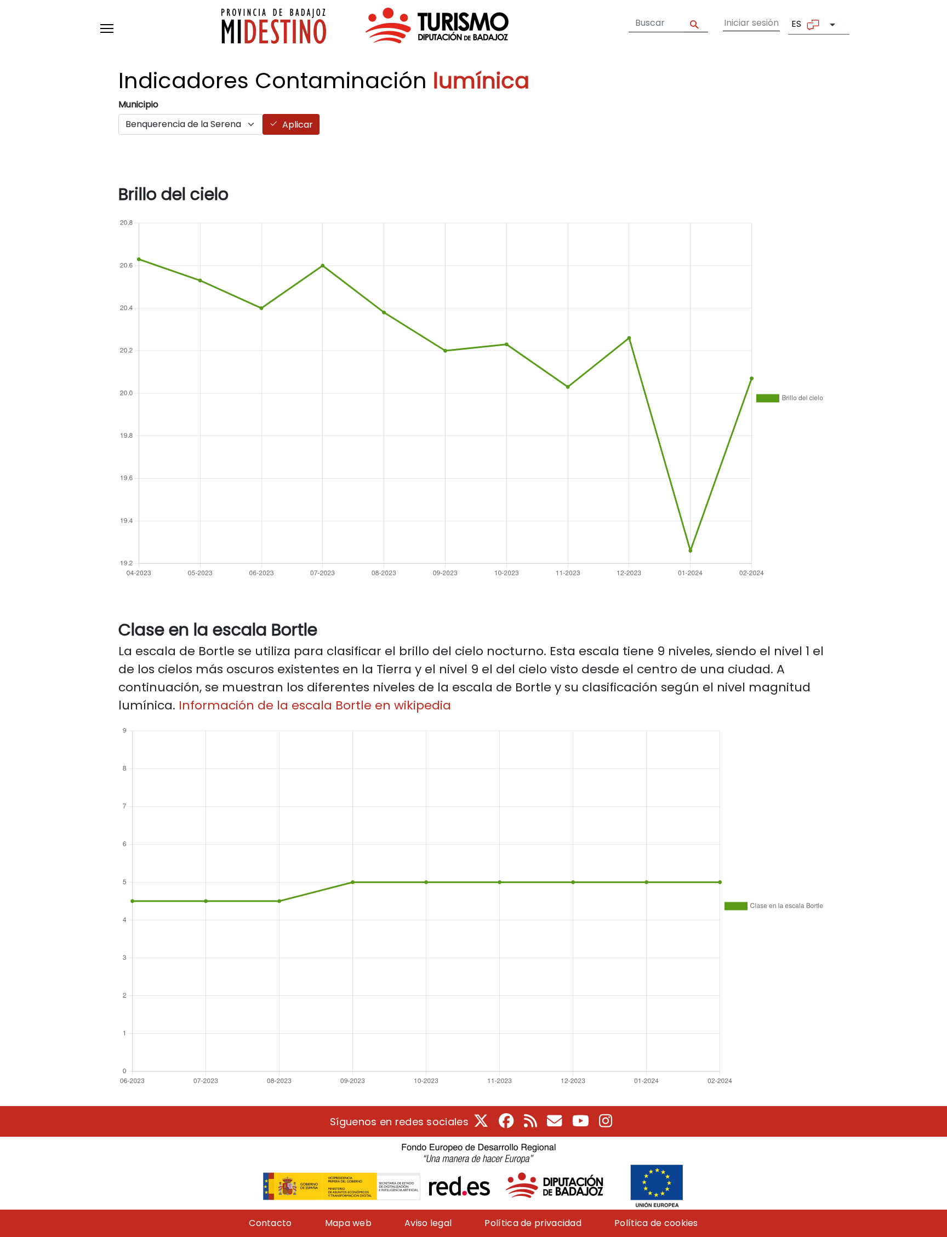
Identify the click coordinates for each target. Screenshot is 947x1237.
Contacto (270, 1223)
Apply (695, 23)
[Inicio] (365, 28)
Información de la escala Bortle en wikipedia (315, 705)
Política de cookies (656, 1223)
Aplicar (297, 124)
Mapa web (348, 1223)
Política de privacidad (532, 1223)
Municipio (138, 104)
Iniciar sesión (751, 22)
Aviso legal (428, 1223)
